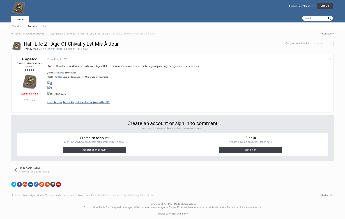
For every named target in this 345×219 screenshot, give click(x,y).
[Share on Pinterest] (58, 184)
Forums (32, 26)
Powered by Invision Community (172, 214)
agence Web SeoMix (170, 207)
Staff (45, 26)
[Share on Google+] (24, 184)
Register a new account (94, 150)
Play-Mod (17, 26)
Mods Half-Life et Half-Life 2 (72, 48)
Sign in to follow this (298, 43)
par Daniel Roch (103, 207)
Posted (57, 59)
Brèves (61, 73)
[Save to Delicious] (36, 184)
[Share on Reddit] (41, 184)
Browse (20, 19)
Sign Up (325, 5)
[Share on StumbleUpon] (47, 184)
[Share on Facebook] (19, 184)
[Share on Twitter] (13, 184)
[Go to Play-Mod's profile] (16, 46)
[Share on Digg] (30, 184)
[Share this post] (330, 59)
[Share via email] (52, 184)
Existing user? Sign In (300, 6)
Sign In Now (250, 150)
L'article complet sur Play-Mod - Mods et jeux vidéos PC (78, 102)
